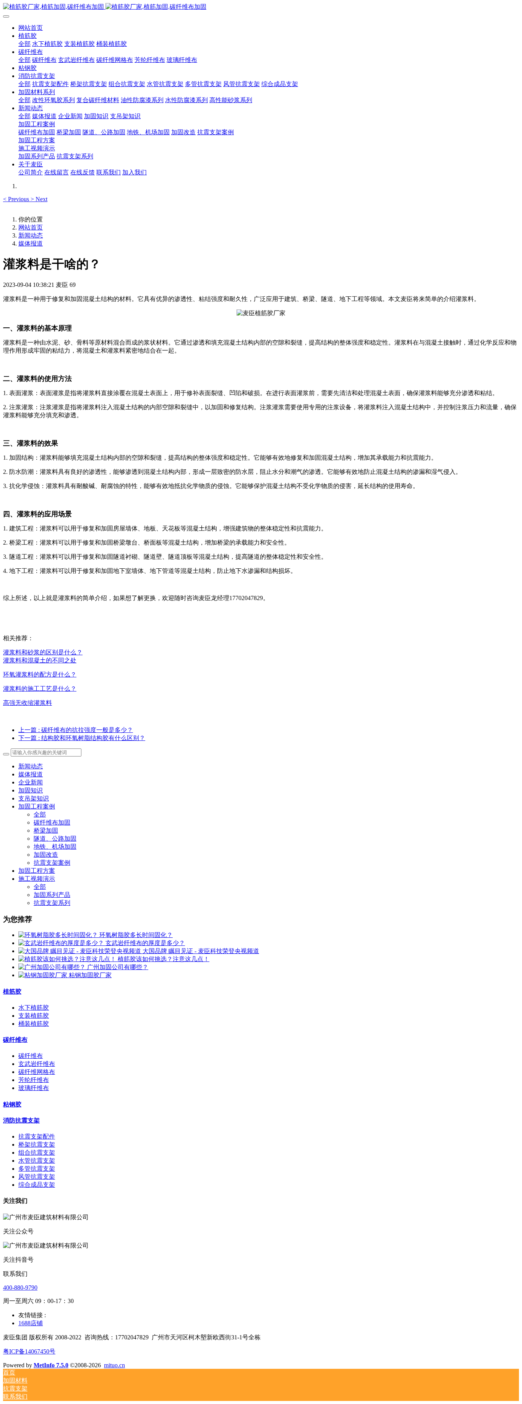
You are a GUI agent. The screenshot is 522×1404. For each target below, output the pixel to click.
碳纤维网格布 (36, 1072)
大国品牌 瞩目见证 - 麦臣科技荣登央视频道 (201, 951)
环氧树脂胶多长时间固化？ (136, 935)
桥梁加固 (46, 830)
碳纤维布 (15, 1039)
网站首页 (30, 27)
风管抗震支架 (36, 1176)
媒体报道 (30, 243)
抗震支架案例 (52, 862)
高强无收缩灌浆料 (27, 703)
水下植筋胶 (33, 1007)
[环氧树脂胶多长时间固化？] (58, 935)
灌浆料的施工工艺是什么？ (39, 688)
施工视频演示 (36, 878)
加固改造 (46, 854)
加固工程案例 (36, 806)
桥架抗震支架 (36, 1144)
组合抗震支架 (36, 1152)
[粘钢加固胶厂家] (43, 975)
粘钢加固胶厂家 (90, 975)
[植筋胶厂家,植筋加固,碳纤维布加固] (261, 7)
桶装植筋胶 (33, 1023)
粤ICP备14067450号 (29, 1351)
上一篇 (75, 730)
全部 (24, 44)
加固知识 (30, 790)
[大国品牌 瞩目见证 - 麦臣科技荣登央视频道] (80, 951)
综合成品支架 (36, 1184)
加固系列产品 (52, 895)
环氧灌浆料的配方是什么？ (39, 674)
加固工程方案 (36, 870)
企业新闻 (30, 782)
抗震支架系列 (52, 903)
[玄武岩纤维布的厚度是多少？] (61, 943)
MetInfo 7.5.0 (51, 1365)
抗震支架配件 (36, 1136)
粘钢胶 (12, 1104)
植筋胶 (12, 991)
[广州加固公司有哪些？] (52, 967)
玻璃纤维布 (33, 1088)
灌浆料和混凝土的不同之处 (39, 660)
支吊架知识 (33, 798)
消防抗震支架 (21, 1120)
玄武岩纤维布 (36, 1064)
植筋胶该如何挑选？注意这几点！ (163, 959)
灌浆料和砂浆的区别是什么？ (43, 652)
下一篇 (81, 738)
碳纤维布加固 (52, 822)
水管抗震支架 (36, 1160)
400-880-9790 (20, 1287)
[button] (17, 199)
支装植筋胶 (33, 1015)
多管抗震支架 (36, 1168)
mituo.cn (114, 1365)
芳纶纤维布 (33, 1080)
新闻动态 (30, 235)
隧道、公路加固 (55, 838)
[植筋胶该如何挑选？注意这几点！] (68, 959)
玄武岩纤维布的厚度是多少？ (145, 943)
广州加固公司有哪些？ (117, 967)
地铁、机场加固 (55, 846)
